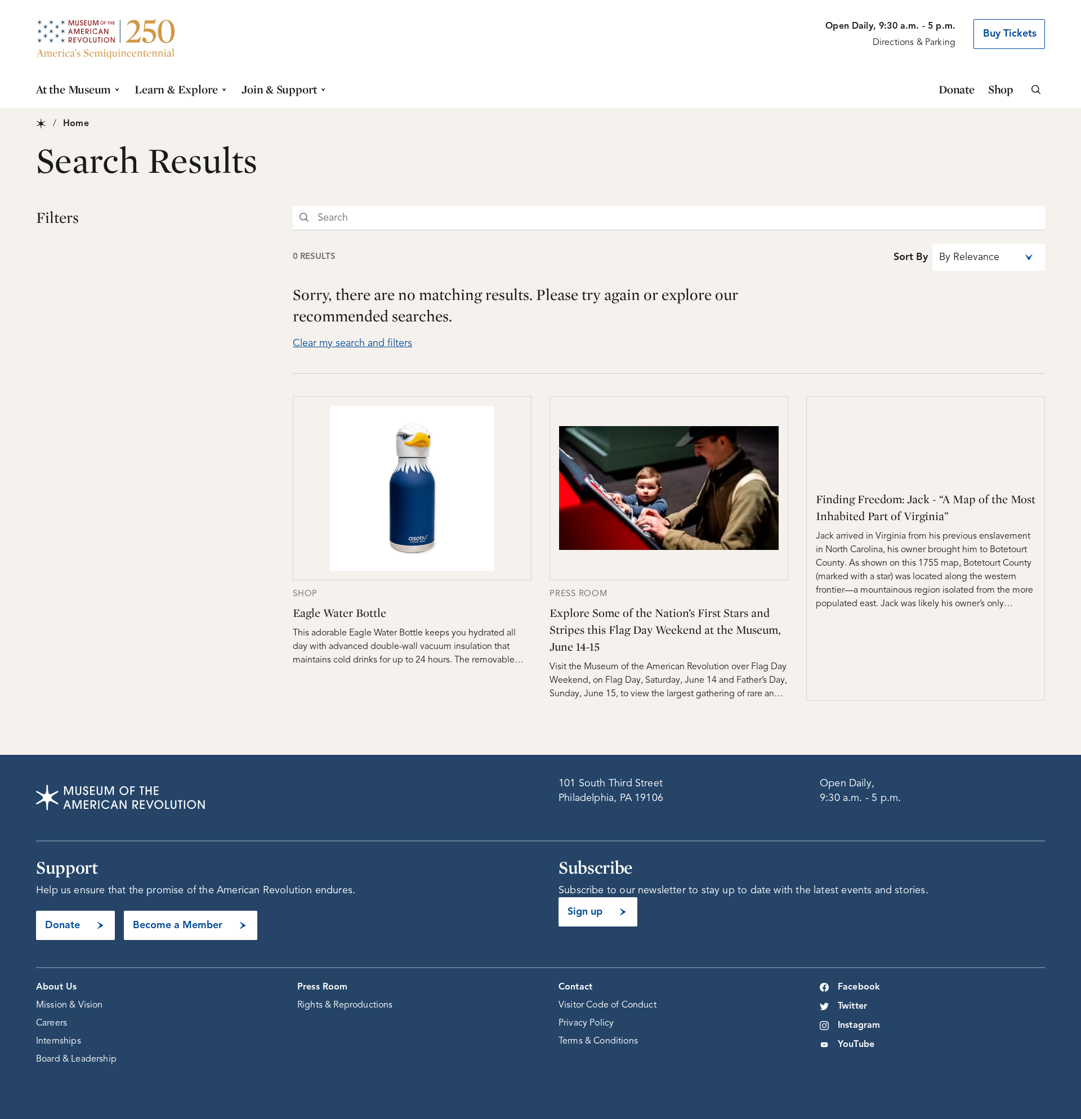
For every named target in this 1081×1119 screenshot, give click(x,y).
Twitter (852, 1006)
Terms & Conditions (598, 1041)
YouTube (856, 1044)
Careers (51, 1023)
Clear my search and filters (352, 343)
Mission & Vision (69, 1005)
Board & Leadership (76, 1059)
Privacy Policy (586, 1023)
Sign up (585, 912)
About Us (56, 987)
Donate (957, 89)
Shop (1000, 89)
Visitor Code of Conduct (607, 1005)
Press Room (322, 987)
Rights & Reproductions (345, 1005)
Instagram (859, 1025)
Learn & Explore (176, 89)
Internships (58, 1041)
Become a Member (177, 925)
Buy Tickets (1010, 34)
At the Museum (73, 89)
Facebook (859, 987)
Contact (575, 987)
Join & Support (279, 89)
